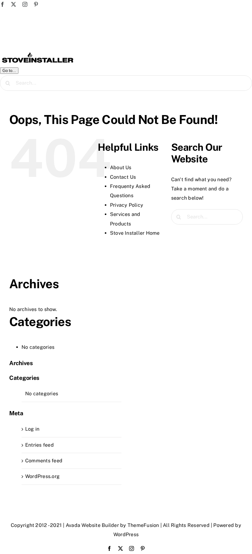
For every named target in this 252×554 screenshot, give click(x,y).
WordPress (126, 534)
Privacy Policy (126, 205)
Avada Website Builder (92, 525)
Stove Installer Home (135, 233)
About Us (121, 167)
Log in (32, 429)
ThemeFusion (143, 525)
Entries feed (39, 445)
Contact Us (123, 177)
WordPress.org (42, 476)
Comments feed (43, 461)
